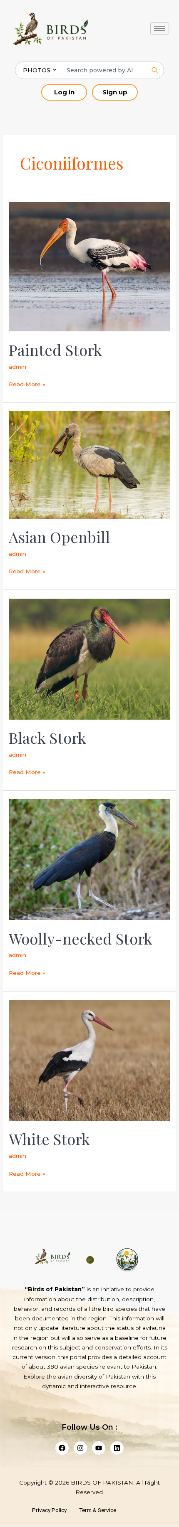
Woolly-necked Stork (80, 938)
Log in (64, 92)
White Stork (49, 1139)
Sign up (114, 92)
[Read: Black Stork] (89, 658)
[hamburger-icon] (159, 28)
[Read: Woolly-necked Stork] (89, 859)
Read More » (27, 383)
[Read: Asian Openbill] (89, 464)
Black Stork (47, 737)
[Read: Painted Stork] (89, 266)
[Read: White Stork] (89, 1059)
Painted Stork (55, 350)
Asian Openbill (59, 537)
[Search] (154, 70)
